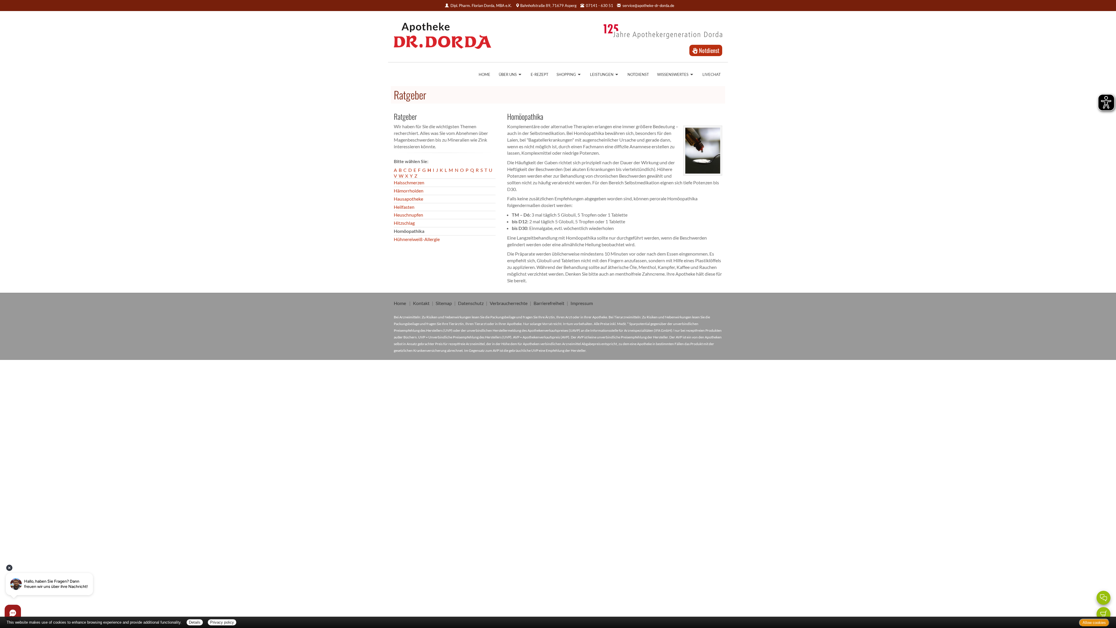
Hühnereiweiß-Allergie (417, 239)
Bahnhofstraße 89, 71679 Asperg (548, 5)
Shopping (566, 74)
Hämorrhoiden (408, 190)
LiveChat (711, 74)
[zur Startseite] (442, 34)
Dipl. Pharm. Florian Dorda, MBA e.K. (481, 5)
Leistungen (602, 74)
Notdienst (708, 50)
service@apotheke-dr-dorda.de (648, 5)
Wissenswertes (672, 74)
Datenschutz (471, 303)
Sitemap (444, 303)
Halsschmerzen (409, 182)
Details (195, 622)
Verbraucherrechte (508, 303)
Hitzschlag (404, 223)
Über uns (508, 74)
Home (484, 74)
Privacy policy (222, 622)
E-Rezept (539, 74)
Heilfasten (404, 207)
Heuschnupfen (408, 214)
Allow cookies (1094, 622)
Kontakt (421, 303)
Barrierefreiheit (549, 303)
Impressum (581, 303)
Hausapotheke (408, 198)
